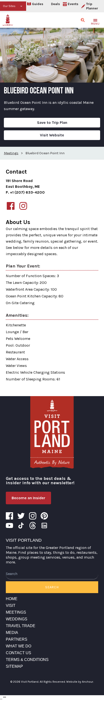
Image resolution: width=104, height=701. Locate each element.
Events (73, 4)
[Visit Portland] (7, 20)
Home (11, 599)
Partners (16, 639)
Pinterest (44, 516)
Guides (37, 4)
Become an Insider (28, 498)
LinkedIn (44, 525)
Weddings (16, 619)
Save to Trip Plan (52, 122)
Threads (32, 525)
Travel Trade (20, 626)
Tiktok (21, 525)
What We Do (18, 646)
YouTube (9, 525)
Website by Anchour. (80, 681)
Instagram (32, 516)
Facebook (9, 516)
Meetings (16, 612)
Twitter (21, 516)
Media (12, 633)
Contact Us (18, 653)
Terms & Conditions (27, 660)
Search (52, 587)
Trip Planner (92, 6)
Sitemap (14, 666)
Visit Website (52, 135)
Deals (55, 4)
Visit (10, 605)
